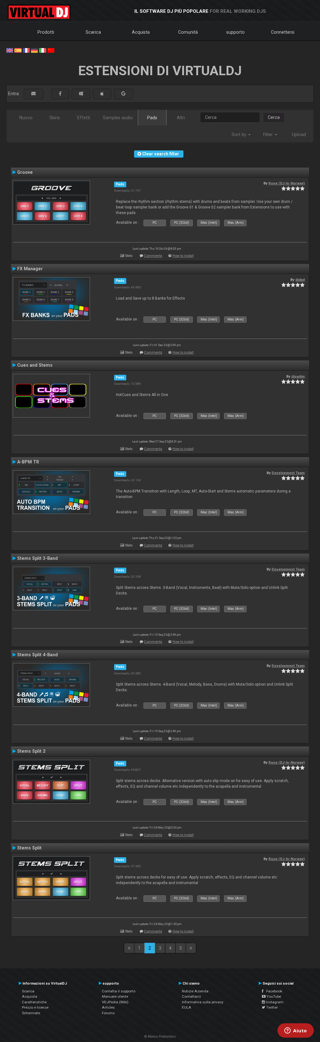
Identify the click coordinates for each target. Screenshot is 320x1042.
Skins (54, 117)
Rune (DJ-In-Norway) (286, 183)
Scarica (93, 32)
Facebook (272, 991)
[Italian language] (42, 49)
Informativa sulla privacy (202, 1002)
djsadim (298, 376)
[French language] (26, 49)
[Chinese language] (51, 49)
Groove (25, 172)
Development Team (288, 473)
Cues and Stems (34, 365)
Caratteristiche (34, 1002)
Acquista (141, 32)
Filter (268, 134)
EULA (186, 1007)
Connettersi (282, 32)
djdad (300, 279)
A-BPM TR (28, 461)
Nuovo (25, 117)
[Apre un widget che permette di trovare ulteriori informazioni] (296, 1031)
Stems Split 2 (31, 751)
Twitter (271, 1007)
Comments (153, 256)
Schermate (31, 1013)
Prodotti (46, 32)
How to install (183, 256)
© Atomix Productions (160, 1037)
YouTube (273, 996)
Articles (108, 1007)
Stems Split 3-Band (37, 558)
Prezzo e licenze (35, 1007)
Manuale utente (115, 996)
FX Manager (30, 268)
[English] (9, 49)
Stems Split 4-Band (37, 654)
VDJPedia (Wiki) (115, 1002)
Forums (108, 1013)
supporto (235, 32)
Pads (152, 117)
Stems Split (29, 847)
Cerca (274, 117)
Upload (299, 134)
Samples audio (118, 117)
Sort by (240, 134)
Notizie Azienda (195, 991)
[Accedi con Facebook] (60, 94)
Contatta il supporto (118, 991)
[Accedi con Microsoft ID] (81, 94)
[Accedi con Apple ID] (102, 94)
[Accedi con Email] (33, 94)
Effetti (83, 117)
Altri (181, 117)
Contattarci (191, 996)
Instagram (274, 1002)
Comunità (188, 32)
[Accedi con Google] (123, 94)
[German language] (34, 49)
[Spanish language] (17, 49)
